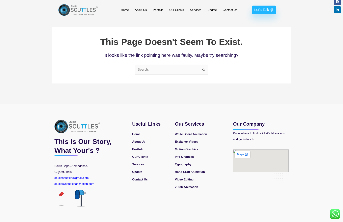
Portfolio (158, 10)
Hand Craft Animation (190, 172)
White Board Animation (191, 134)
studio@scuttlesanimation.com (74, 183)
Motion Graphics (186, 149)
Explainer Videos (186, 141)
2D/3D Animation (186, 187)
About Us (141, 10)
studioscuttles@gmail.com (71, 177)
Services (195, 10)
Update (212, 10)
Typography (183, 164)
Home (125, 10)
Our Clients (176, 10)
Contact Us (230, 10)
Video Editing (184, 179)
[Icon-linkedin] (337, 9)
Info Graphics (184, 156)
